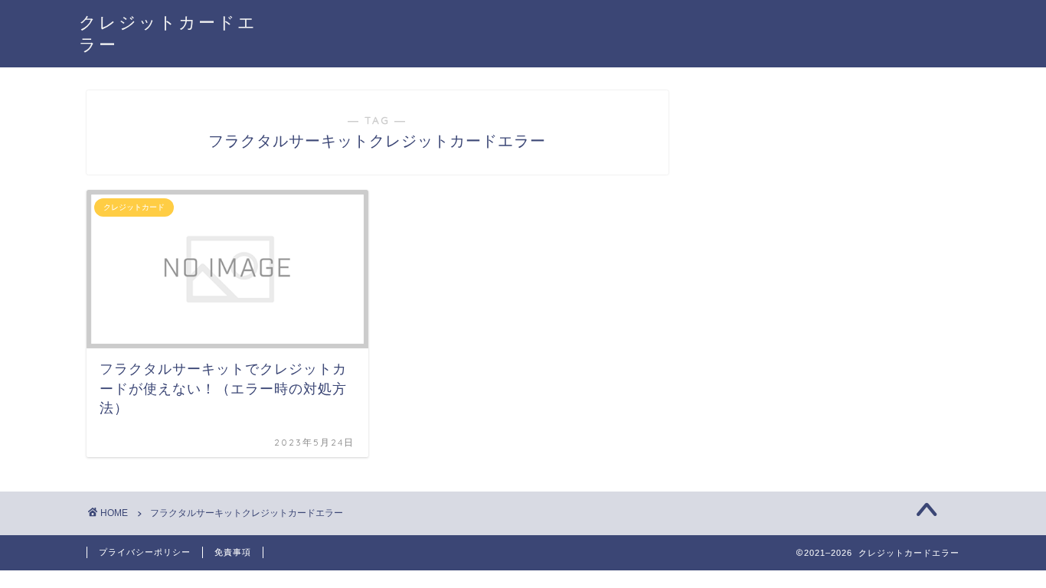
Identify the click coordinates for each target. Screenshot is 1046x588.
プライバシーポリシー (145, 552)
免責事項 (232, 552)
